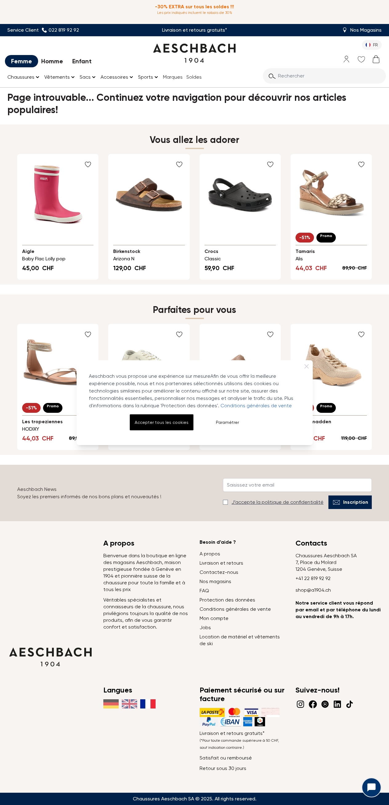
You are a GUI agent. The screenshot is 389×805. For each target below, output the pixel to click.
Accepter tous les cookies (162, 422)
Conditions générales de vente (256, 405)
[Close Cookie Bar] (306, 366)
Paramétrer (227, 422)
